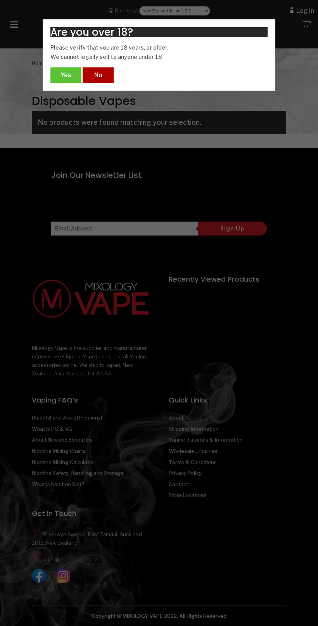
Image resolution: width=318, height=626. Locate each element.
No (98, 75)
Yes (65, 75)
